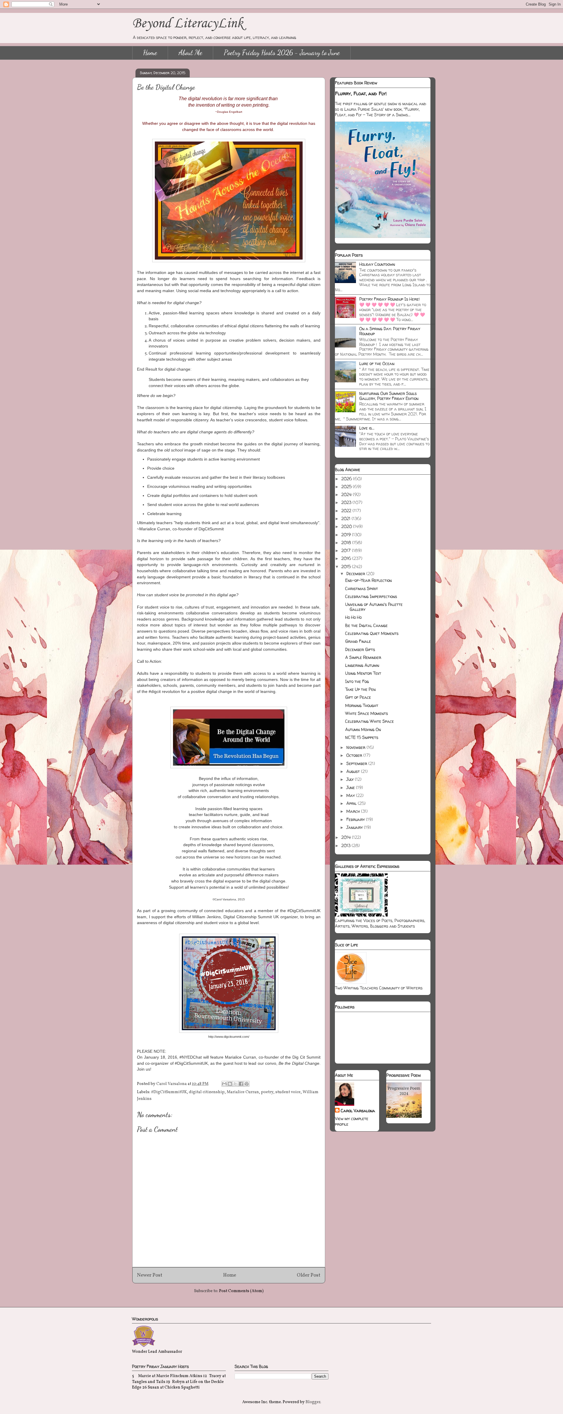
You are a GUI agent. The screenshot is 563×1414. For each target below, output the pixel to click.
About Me (190, 52)
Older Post (308, 1275)
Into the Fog (357, 681)
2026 (347, 478)
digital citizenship (207, 1092)
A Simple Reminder (363, 657)
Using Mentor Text (363, 673)
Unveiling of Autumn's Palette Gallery (374, 607)
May (351, 795)
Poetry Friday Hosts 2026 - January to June (282, 52)
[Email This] (224, 1084)
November (356, 747)
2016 (346, 558)
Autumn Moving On (363, 729)
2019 (346, 534)
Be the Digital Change (366, 625)
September (357, 763)
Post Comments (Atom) (241, 1291)
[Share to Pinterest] (247, 1084)
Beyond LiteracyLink (187, 24)
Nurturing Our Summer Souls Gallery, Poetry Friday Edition (388, 396)
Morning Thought (361, 705)
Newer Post (149, 1275)
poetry (267, 1092)
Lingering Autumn (362, 665)
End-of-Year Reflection (368, 580)
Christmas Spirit (361, 588)
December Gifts (360, 649)
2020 (347, 526)
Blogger (313, 1402)
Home (150, 52)
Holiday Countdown (377, 264)
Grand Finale (358, 641)
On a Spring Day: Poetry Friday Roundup (389, 331)
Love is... (366, 428)
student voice (288, 1092)
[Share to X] (235, 1084)
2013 (346, 845)
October (354, 755)
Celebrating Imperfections (371, 596)
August (353, 771)
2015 (346, 566)
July (350, 779)
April (352, 803)
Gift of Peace (358, 697)
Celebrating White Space (369, 721)
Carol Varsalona (358, 1110)
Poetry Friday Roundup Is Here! (389, 299)
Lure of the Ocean (376, 363)
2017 (346, 550)
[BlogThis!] (230, 1084)
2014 (346, 837)
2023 (346, 502)
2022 (346, 510)
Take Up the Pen (360, 689)
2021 (346, 518)
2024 (347, 494)
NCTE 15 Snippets (361, 737)
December (356, 573)
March (353, 811)
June (351, 787)
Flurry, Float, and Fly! (361, 93)
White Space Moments (366, 713)
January (355, 827)
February (356, 819)
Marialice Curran (243, 1092)
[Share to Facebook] (241, 1084)
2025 (347, 486)
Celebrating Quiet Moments (371, 633)
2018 (346, 542)
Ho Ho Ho (353, 617)
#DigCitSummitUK (169, 1092)
